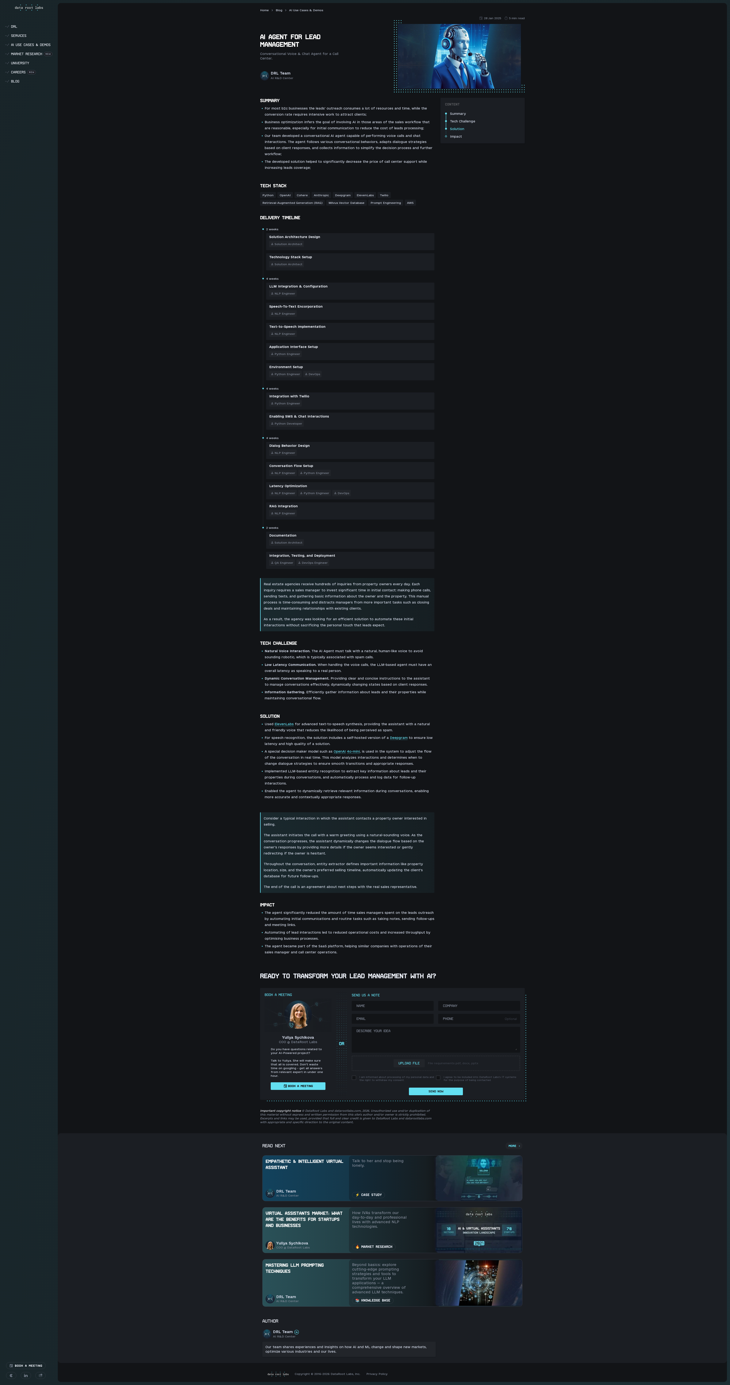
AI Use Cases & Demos (306, 10)
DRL (11, 26)
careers (19, 72)
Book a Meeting (27, 1365)
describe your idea (373, 1031)
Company (450, 1006)
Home (264, 10)
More (512, 1146)
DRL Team (280, 73)
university (17, 63)
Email (361, 1018)
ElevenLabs (284, 724)
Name (360, 1006)
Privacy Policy (377, 1373)
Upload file (409, 1063)
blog (12, 81)
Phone (448, 1018)
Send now (435, 1091)
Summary (458, 113)
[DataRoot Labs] (29, 7)
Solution (457, 129)
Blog (279, 10)
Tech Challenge (462, 121)
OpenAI (340, 751)
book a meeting (300, 1086)
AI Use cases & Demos (28, 45)
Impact (456, 136)
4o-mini (353, 751)
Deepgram (399, 737)
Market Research (28, 54)
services (15, 35)
